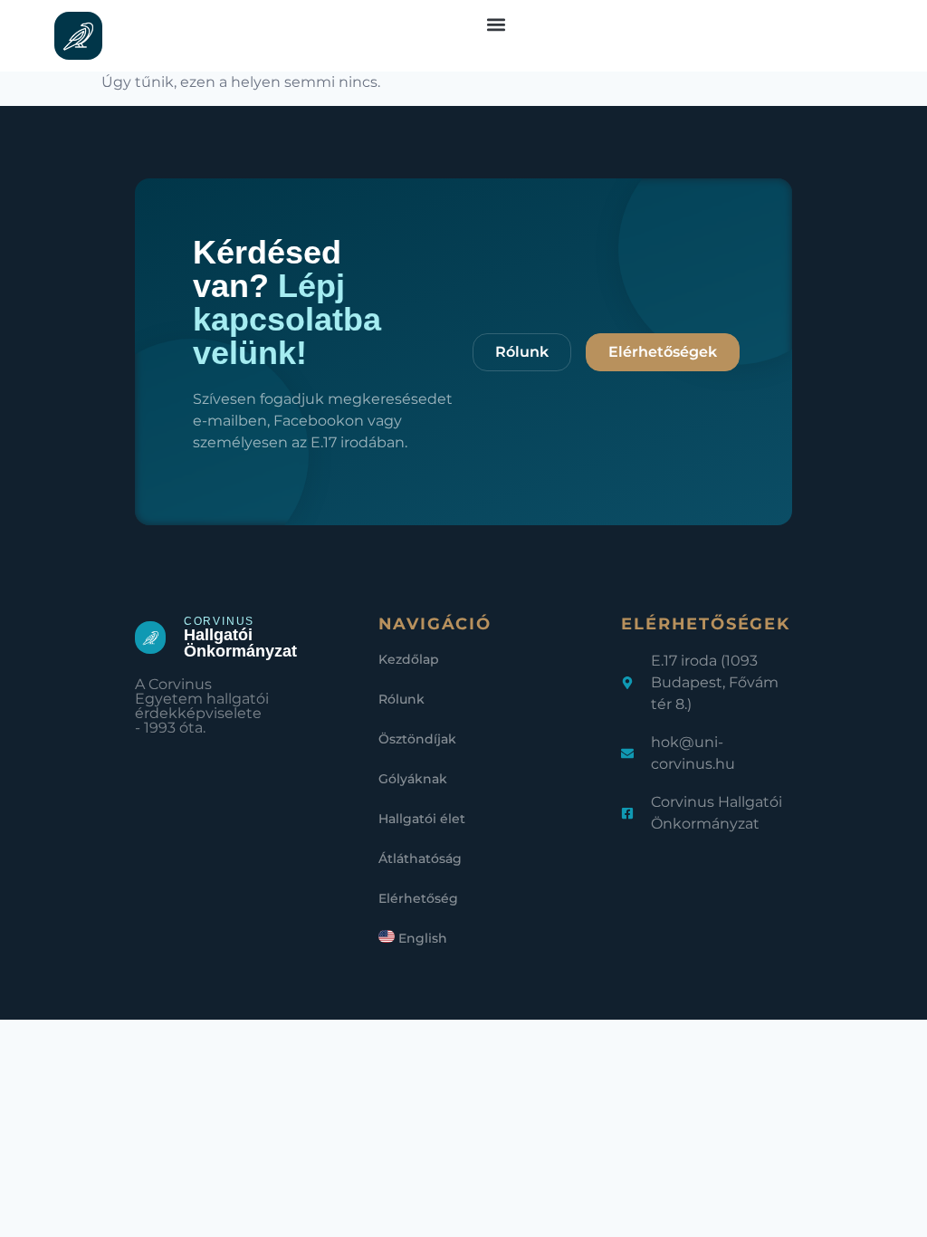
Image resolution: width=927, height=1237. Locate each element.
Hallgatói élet (421, 818)
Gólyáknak (412, 779)
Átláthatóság (420, 858)
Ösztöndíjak (417, 739)
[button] (496, 24)
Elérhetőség (418, 898)
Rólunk (401, 699)
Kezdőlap (408, 659)
